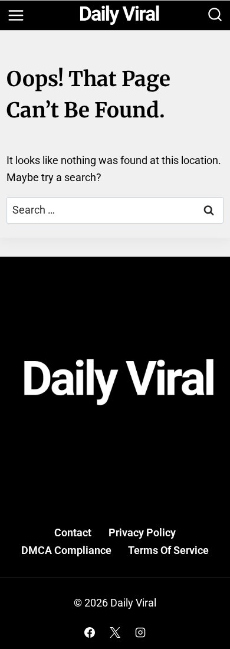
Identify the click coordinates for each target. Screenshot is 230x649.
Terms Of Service (168, 550)
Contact (72, 532)
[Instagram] (140, 632)
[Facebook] (89, 632)
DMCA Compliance (66, 550)
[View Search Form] (215, 15)
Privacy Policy (142, 532)
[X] (115, 632)
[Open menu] (15, 15)
